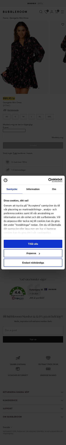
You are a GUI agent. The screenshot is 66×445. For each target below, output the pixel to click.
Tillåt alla (33, 243)
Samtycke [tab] (11, 189)
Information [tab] (33, 189)
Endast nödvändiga (33, 262)
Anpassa (31, 253)
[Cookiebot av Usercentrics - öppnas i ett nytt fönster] (48, 180)
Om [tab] (54, 189)
